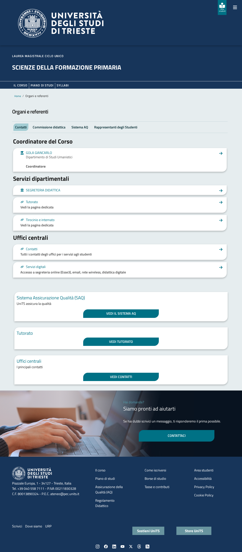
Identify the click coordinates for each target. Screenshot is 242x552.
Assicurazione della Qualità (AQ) (109, 489)
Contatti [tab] (21, 127)
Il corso (20, 85)
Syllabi (63, 85)
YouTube (122, 546)
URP (48, 526)
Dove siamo (33, 526)
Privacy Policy (204, 486)
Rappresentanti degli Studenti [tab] (115, 127)
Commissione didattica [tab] (49, 127)
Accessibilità (203, 478)
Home (17, 96)
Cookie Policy (203, 495)
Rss (147, 546)
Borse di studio (155, 478)
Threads (139, 546)
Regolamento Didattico (105, 503)
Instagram (97, 546)
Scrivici (17, 526)
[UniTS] (60, 23)
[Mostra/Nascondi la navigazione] (235, 7)
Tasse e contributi (157, 486)
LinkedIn (114, 546)
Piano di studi (105, 478)
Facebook (106, 546)
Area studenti (203, 470)
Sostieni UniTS (148, 530)
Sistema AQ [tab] (79, 127)
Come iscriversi (155, 470)
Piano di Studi (42, 85)
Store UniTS (194, 530)
